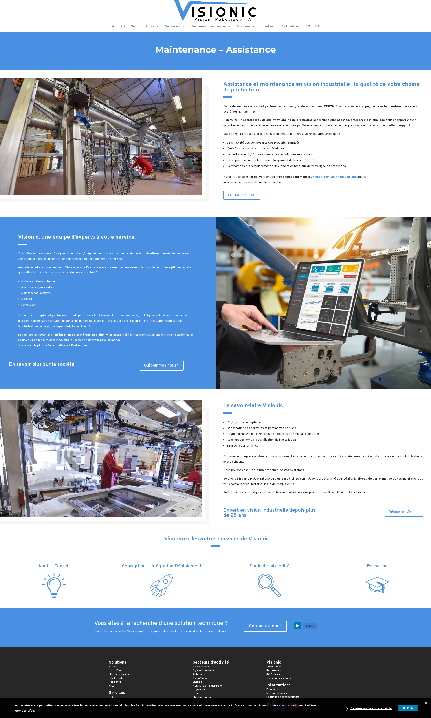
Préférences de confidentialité (371, 708)
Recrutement (274, 667)
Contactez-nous (242, 195)
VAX (111, 686)
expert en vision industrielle (336, 177)
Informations (278, 685)
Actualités (290, 26)
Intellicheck (116, 678)
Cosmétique (200, 678)
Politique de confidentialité (282, 697)
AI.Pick (113, 667)
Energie (197, 682)
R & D (112, 697)
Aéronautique (201, 667)
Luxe (195, 693)
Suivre (310, 626)
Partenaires (273, 670)
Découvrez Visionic (404, 512)
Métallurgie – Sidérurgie (207, 686)
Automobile (200, 674)
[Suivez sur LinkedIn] (297, 625)
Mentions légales (276, 693)
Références (273, 674)
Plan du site (273, 689)
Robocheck (115, 682)
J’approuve (408, 707)
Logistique (199, 689)
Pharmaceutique (203, 697)
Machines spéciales (120, 674)
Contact (268, 26)
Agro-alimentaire (203, 670)
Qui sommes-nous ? (161, 365)
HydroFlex (115, 670)
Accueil (118, 26)
